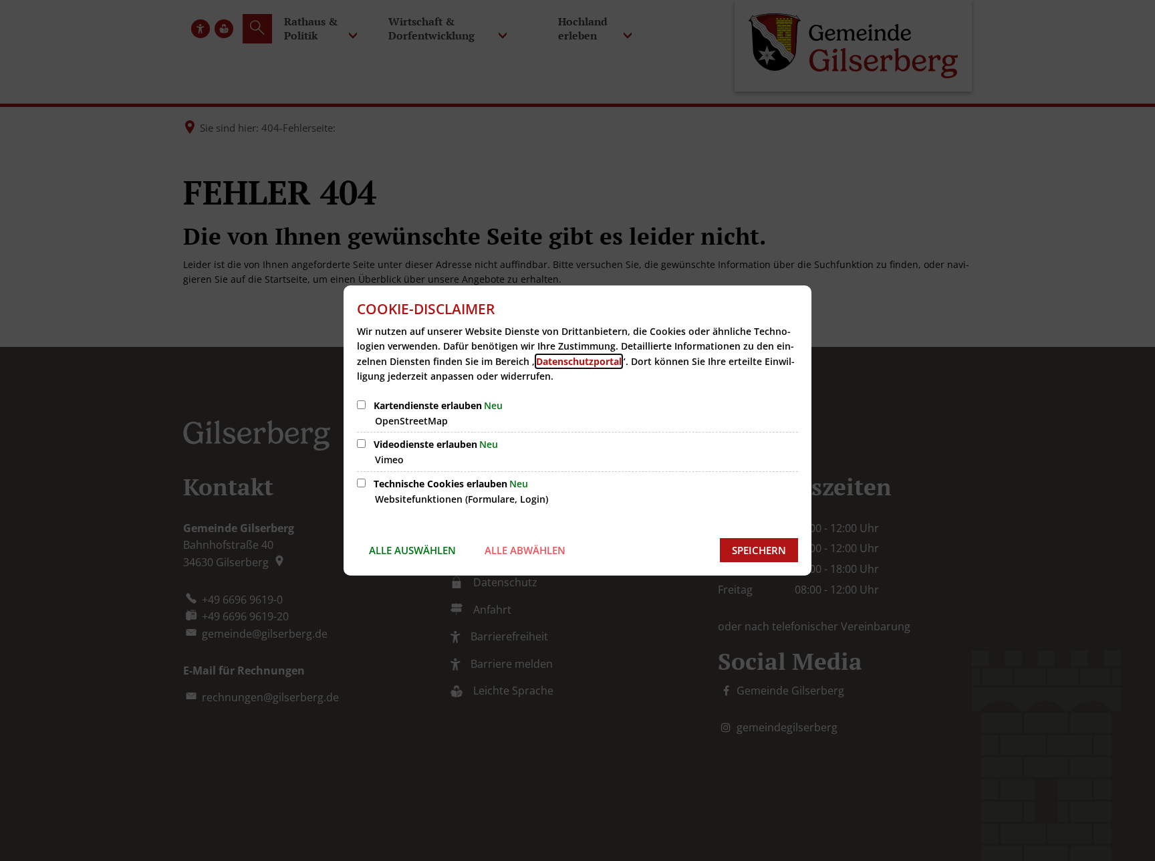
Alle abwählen (525, 550)
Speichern (759, 550)
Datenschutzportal (579, 361)
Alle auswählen (412, 550)
